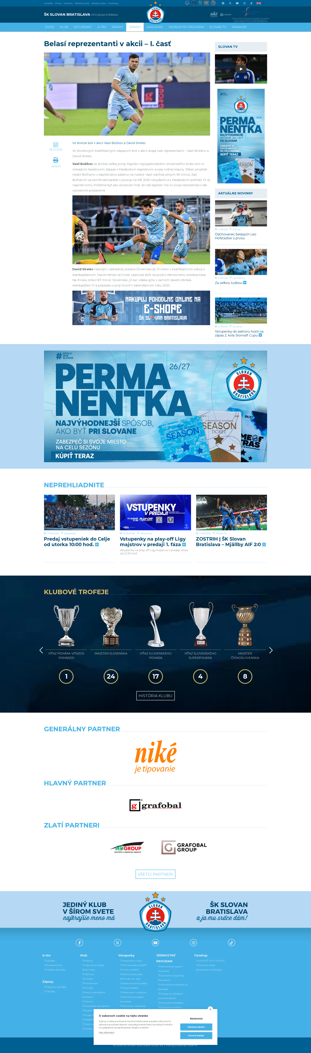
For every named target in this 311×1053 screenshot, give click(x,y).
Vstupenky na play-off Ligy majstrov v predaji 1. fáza (153, 541)
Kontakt (88, 987)
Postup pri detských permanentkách (170, 996)
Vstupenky (237, 326)
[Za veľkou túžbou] (241, 262)
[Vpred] (270, 650)
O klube (88, 978)
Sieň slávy (89, 969)
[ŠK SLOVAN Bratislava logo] (155, 12)
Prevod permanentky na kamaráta (173, 987)
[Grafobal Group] (184, 847)
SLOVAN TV (218, 27)
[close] (210, 1009)
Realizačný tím (54, 965)
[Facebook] (223, 3)
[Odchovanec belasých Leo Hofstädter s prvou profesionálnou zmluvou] (241, 213)
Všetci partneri (155, 874)
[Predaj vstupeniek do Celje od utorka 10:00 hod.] (79, 512)
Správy (135, 27)
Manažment (91, 983)
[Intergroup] (127, 847)
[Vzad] (40, 650)
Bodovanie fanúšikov (172, 1002)
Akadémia (155, 27)
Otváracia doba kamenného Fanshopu (209, 967)
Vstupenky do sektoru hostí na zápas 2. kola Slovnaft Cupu (239, 333)
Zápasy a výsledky (56, 986)
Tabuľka (50, 991)
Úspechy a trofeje (94, 965)
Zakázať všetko (196, 1027)
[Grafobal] (155, 805)
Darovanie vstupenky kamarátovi (133, 1008)
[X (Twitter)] (230, 3)
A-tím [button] (101, 27)
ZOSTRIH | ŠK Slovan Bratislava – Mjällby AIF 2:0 (229, 541)
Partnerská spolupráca (96, 1006)
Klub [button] (64, 27)
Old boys (89, 974)
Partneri (88, 1001)
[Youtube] (237, 3)
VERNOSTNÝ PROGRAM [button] (186, 27)
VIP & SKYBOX (130, 969)
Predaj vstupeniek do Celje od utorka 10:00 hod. (77, 541)
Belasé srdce (99, 3)
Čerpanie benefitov (171, 1007)
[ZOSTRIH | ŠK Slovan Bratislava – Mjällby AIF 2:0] (231, 512)
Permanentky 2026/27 (134, 965)
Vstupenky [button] (83, 27)
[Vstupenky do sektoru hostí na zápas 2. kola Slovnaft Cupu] (241, 310)
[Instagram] (244, 3)
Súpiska (50, 960)
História (88, 960)
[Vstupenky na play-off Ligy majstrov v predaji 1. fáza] (155, 512)
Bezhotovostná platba (134, 983)
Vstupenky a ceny (132, 960)
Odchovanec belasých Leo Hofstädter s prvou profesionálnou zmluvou (235, 236)
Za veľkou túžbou (229, 283)
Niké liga (236, 229)
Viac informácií (106, 1032)
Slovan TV (221, 533)
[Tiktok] (251, 3)
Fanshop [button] (239, 27)
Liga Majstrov (238, 278)
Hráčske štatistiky (55, 969)
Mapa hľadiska (130, 987)
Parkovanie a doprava (134, 992)
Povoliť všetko (196, 1035)
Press (58, 3)
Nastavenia (196, 1018)
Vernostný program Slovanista (132, 999)
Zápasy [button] (117, 27)
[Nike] (155, 757)
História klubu (156, 695)
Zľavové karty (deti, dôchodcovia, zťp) (131, 976)
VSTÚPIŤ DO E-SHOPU (211, 960)
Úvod (49, 27)
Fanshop (113, 3)
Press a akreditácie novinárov (93, 994)
